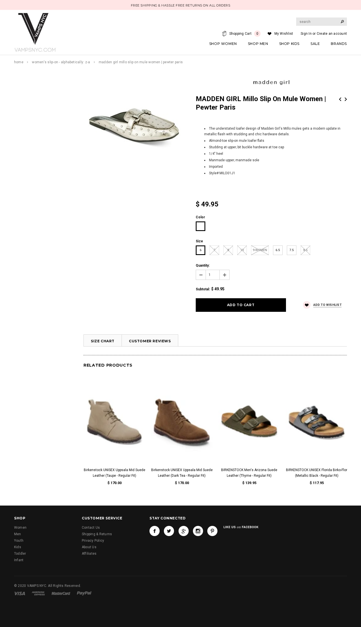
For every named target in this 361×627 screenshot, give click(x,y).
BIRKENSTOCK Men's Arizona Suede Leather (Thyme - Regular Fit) (249, 473)
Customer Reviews (150, 341)
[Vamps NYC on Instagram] (198, 531)
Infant (18, 560)
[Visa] (19, 593)
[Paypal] (84, 593)
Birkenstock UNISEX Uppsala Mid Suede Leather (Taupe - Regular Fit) (114, 473)
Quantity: (203, 265)
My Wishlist (283, 34)
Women (20, 528)
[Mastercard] (61, 593)
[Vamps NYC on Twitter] (169, 531)
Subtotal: (203, 289)
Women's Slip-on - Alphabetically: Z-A (61, 62)
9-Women (260, 250)
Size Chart (103, 341)
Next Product (346, 99)
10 (242, 250)
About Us (89, 547)
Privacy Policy (93, 541)
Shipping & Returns (97, 534)
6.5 (278, 250)
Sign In (306, 34)
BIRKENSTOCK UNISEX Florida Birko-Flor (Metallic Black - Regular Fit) (316, 473)
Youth (18, 541)
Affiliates (89, 554)
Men (17, 534)
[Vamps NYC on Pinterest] (212, 531)
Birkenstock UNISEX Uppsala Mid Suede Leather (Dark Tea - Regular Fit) (182, 473)
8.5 (305, 250)
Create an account (332, 34)
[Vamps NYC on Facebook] (154, 531)
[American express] (38, 593)
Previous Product (340, 99)
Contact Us (91, 528)
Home (18, 62)
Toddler (20, 554)
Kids (17, 547)
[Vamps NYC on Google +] (184, 531)
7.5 (291, 250)
